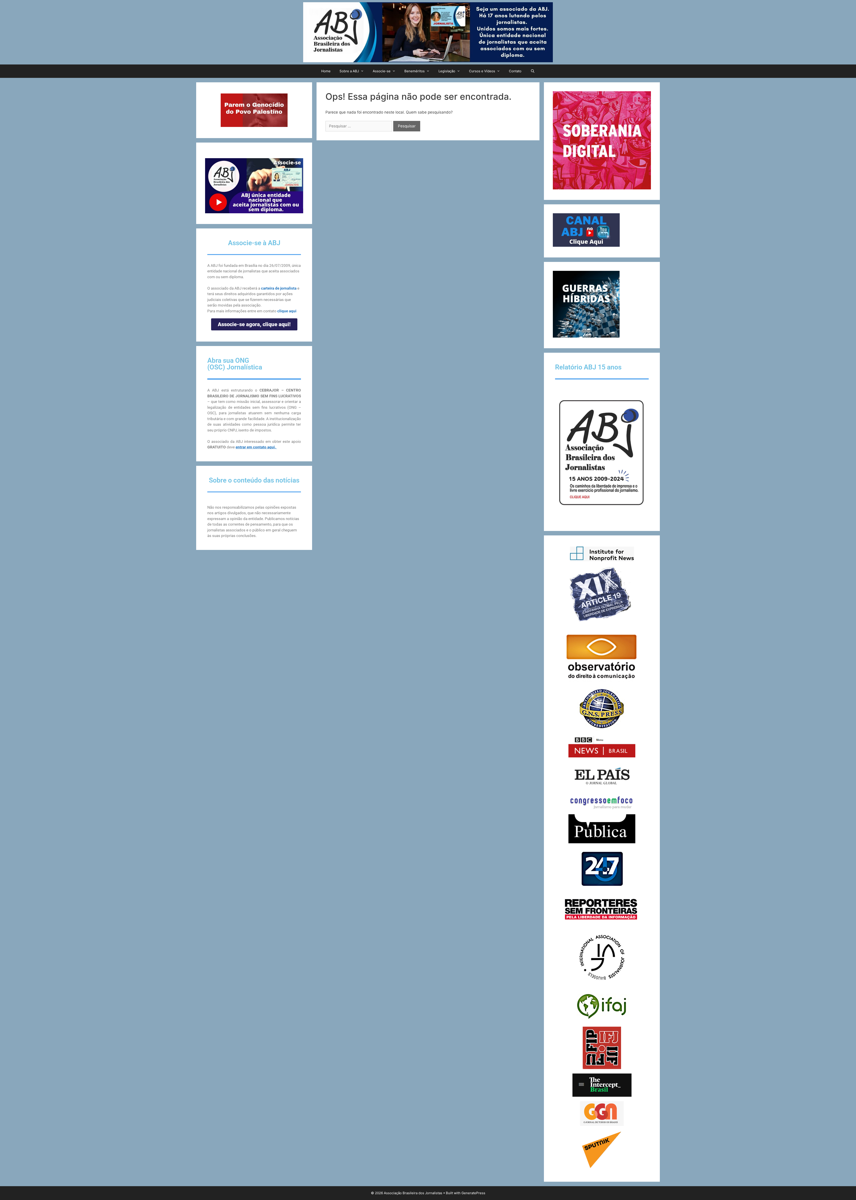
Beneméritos (414, 71)
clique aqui (286, 311)
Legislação (446, 71)
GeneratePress (473, 1193)
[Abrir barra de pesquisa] (532, 71)
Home (326, 71)
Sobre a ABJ (349, 71)
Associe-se (382, 71)
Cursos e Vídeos (482, 71)
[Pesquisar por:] (359, 126)
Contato (515, 71)
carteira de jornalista (278, 288)
